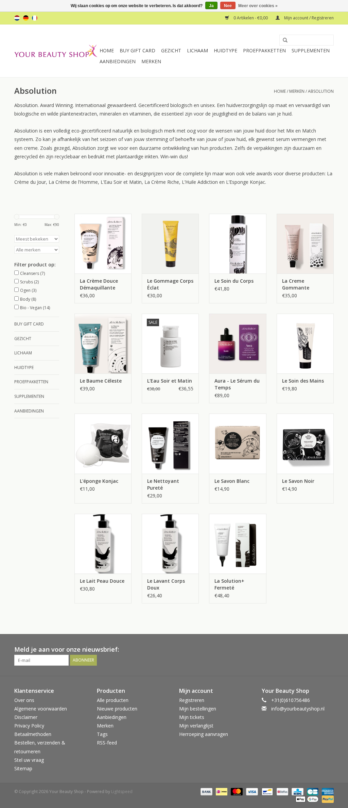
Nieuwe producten (117, 708)
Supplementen (311, 50)
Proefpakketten (264, 50)
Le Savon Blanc (231, 481)
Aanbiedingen (118, 61)
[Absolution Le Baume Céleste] (103, 343)
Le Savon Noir (298, 481)
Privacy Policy (29, 725)
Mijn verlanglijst (196, 725)
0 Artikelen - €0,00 (250, 18)
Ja (211, 5)
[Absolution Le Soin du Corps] (237, 244)
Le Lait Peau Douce (102, 581)
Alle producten (112, 700)
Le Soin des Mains (303, 380)
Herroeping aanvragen (203, 734)
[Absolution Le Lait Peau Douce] (103, 544)
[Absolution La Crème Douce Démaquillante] (103, 244)
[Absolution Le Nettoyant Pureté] (170, 443)
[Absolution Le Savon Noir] (305, 443)
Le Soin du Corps (234, 281)
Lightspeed (122, 791)
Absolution (321, 91)
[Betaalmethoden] (205, 791)
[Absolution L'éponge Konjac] (103, 443)
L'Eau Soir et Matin (169, 380)
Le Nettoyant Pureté (163, 484)
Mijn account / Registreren (308, 18)
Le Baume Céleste (101, 380)
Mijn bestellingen (197, 708)
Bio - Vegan (35, 308)
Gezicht (171, 50)
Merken (151, 61)
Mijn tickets (191, 717)
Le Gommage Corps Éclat (170, 284)
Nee (228, 5)
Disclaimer (25, 717)
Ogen (28, 290)
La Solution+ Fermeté (229, 584)
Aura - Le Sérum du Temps (237, 384)
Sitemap (23, 768)
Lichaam (197, 50)
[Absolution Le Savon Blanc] (237, 443)
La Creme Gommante (295, 284)
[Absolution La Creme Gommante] (305, 244)
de (26, 18)
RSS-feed (107, 742)
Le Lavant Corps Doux (166, 584)
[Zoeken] (282, 40)
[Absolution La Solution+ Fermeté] (237, 544)
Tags (102, 734)
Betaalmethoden (32, 734)
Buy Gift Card (137, 50)
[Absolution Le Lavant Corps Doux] (170, 544)
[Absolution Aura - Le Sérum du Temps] (237, 343)
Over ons (24, 700)
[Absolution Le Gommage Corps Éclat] (170, 244)
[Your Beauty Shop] (56, 50)
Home (107, 50)
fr (34, 18)
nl (17, 18)
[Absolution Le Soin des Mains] (305, 343)
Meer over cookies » (258, 5)
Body (28, 299)
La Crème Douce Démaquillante (99, 284)
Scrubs (29, 282)
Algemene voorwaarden (40, 708)
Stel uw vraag (29, 760)
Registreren (191, 700)
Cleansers (32, 273)
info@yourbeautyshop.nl (298, 708)
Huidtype (225, 50)
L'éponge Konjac (99, 481)
